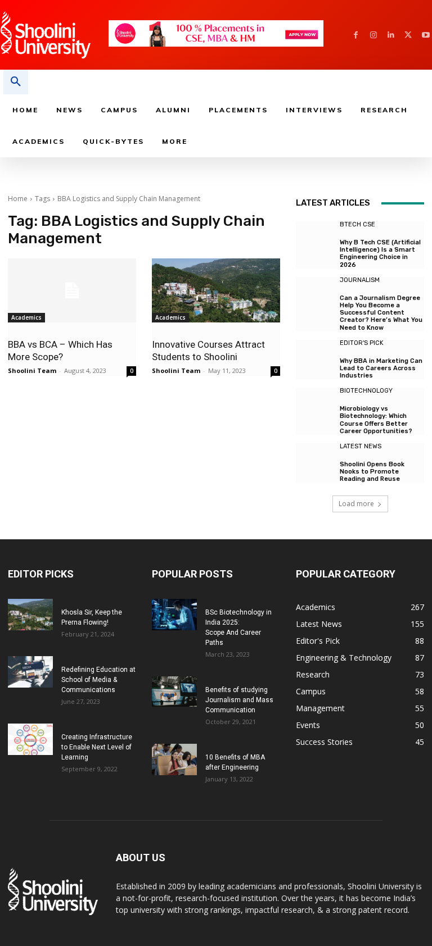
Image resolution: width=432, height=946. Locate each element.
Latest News (360, 446)
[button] (15, 82)
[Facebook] (356, 35)
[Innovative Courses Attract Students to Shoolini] (216, 290)
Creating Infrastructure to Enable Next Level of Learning (96, 747)
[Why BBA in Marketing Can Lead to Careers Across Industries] (315, 359)
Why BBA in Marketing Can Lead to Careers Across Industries (381, 368)
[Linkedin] (391, 35)
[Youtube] (425, 35)
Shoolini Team (32, 370)
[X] (408, 35)
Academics (26, 317)
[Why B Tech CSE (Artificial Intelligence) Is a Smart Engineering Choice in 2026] (315, 240)
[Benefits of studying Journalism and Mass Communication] (174, 691)
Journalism (360, 280)
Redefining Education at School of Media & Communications (98, 680)
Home (18, 198)
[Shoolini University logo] (54, 34)
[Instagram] (373, 35)
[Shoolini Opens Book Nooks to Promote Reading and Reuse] (315, 462)
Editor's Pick (362, 343)
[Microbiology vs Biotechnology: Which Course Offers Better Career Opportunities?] (315, 407)
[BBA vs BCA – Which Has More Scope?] (72, 290)
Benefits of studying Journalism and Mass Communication (239, 700)
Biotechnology (366, 391)
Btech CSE (357, 224)
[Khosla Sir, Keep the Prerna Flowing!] (30, 614)
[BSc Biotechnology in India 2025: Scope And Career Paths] (174, 614)
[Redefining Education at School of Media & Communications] (30, 672)
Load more (356, 503)
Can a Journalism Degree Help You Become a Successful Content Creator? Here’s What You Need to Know (381, 312)
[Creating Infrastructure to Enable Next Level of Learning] (30, 739)
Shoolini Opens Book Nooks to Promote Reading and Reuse (372, 472)
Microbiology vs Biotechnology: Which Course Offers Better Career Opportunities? (376, 420)
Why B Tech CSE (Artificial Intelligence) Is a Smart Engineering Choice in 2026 (380, 254)
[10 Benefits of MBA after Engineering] (174, 759)
